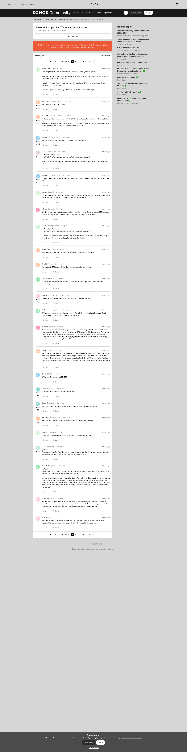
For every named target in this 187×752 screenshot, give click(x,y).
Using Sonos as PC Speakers (128, 48)
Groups (98, 13)
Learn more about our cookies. (131, 738)
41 (83, 62)
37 (69, 62)
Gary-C (44, 295)
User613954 (46, 68)
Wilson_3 (45, 350)
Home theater (63, 19)
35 (62, 62)
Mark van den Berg (48, 310)
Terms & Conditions (78, 549)
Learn (16, 4)
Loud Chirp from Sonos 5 (126, 77)
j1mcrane (45, 417)
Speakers (120, 65)
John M (44, 152)
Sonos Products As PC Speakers (128, 50)
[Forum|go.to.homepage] (52, 13)
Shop (8, 4)
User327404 (46, 249)
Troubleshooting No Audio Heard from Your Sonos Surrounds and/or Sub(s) (133, 40)
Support (24, 4)
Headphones (121, 88)
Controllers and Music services (127, 74)
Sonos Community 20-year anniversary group (132, 36)
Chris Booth (46, 278)
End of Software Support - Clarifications (132, 62)
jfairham (44, 209)
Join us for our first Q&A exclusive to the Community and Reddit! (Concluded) (132, 55)
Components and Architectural (127, 103)
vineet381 (45, 137)
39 (76, 62)
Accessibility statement (107, 549)
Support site (107, 13)
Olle (43, 374)
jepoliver (44, 192)
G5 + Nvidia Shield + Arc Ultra (128, 92)
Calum (44, 388)
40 (80, 62)
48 (90, 62)
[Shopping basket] (177, 4)
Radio (32, 4)
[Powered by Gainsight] (93, 544)
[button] (136, 13)
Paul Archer (46, 498)
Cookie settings (92, 549)
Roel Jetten (45, 101)
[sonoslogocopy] (93, 4)
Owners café (121, 59)
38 (73, 62)
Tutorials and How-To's (125, 44)
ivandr (44, 226)
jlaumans (45, 327)
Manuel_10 (45, 432)
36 (66, 62)
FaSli (43, 447)
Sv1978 (44, 517)
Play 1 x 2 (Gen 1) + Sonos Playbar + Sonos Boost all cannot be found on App (133, 70)
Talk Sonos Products (50, 19)
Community (37, 19)
